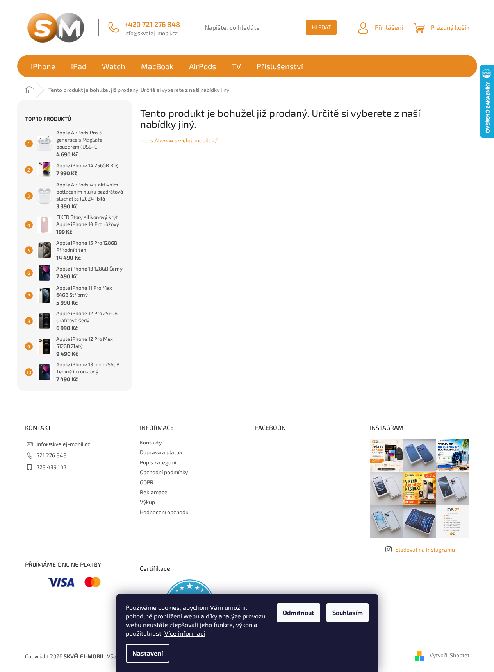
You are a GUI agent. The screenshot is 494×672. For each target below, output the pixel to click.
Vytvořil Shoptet (449, 655)
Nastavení (147, 653)
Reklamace (154, 492)
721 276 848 (52, 455)
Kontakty (151, 442)
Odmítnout (298, 612)
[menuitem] (43, 66)
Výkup (147, 501)
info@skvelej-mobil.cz (151, 33)
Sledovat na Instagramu (425, 549)
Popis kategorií (158, 462)
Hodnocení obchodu (164, 512)
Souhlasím (347, 612)
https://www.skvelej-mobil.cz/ (179, 140)
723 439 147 (51, 467)
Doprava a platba (161, 452)
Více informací (184, 633)
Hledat (321, 27)
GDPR (146, 482)
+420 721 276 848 (152, 24)
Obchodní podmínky (164, 472)
